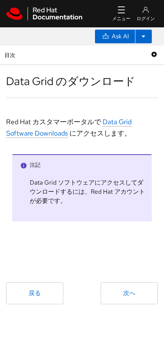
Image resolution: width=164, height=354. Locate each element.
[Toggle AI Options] (143, 36)
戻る (35, 293)
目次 (11, 54)
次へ (129, 293)
